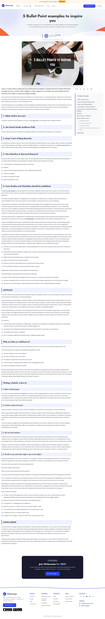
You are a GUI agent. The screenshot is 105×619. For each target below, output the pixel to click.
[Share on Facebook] (87, 89)
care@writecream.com (87, 603)
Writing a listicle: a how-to (83, 118)
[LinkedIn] (90, 596)
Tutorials (55, 599)
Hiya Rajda (58, 35)
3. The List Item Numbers (84, 125)
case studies (11, 191)
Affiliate (18, 6)
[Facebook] (83, 596)
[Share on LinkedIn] (84, 89)
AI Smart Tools (40, 6)
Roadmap (44, 603)
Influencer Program (44, 599)
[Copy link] (91, 89)
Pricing (53, 6)
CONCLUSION (80, 133)
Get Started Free (89, 6)
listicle (24, 393)
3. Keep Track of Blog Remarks (84, 104)
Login (100, 6)
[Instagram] (93, 596)
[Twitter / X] (80, 596)
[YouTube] (87, 596)
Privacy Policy (68, 599)
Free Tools (27, 6)
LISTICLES (79, 113)
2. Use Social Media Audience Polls (85, 102)
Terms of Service (69, 596)
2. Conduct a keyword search (85, 123)
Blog (48, 6)
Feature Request (46, 605)
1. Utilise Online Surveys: (83, 99)
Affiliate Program (46, 596)
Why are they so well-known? (84, 116)
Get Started (33, 604)
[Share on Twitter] (80, 89)
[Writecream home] (4, 594)
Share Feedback (85, 605)
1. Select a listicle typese (84, 120)
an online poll (34, 120)
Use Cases (56, 601)
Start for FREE (52, 573)
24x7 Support (56, 604)
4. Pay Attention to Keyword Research (86, 107)
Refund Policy (68, 601)
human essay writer (63, 145)
